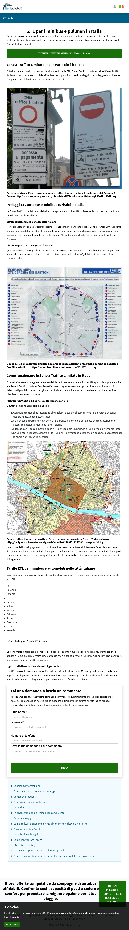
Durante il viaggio (23, 818)
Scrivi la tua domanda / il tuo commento (37, 746)
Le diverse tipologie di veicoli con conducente (38, 812)
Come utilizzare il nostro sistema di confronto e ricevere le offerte (50, 823)
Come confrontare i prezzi (28, 839)
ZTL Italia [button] (8, 18)
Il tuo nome (19, 712)
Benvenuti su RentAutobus (28, 829)
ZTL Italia (18, 807)
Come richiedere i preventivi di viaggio (34, 791)
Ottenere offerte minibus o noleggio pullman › (64, 53)
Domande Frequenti (24, 796)
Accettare (12, 924)
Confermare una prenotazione (30, 802)
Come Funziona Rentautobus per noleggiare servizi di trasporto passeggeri (55, 856)
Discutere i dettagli (25, 845)
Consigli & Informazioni (26, 785)
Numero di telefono (24, 735)
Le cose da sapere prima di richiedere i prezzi (38, 850)
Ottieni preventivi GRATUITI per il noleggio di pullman (113, 894)
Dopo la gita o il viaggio (26, 834)
